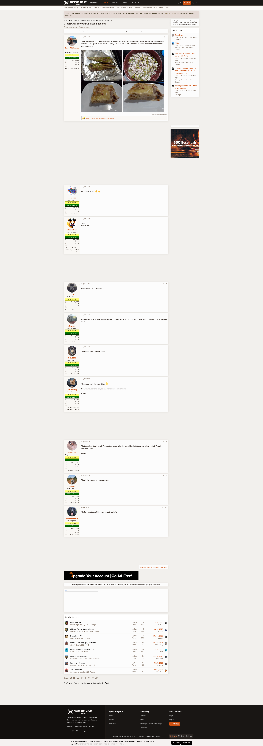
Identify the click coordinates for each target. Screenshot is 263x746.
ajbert (72, 638)
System (174, 736)
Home (111, 715)
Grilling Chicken (93, 631)
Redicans (160, 638)
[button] (100, 2)
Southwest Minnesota (72, 310)
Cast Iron (160, 7)
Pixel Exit (158, 736)
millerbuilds (74, 631)
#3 (166, 219)
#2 (166, 187)
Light (182, 736)
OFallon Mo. (75, 342)
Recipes (137, 7)
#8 (166, 441)
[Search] (197, 3)
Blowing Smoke (86, 7)
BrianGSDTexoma (71, 27)
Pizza (86, 652)
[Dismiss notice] (197, 13)
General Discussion (93, 658)
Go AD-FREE (175, 724)
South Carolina (74, 534)
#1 (166, 37)
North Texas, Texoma (72, 68)
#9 (166, 475)
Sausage (96, 7)
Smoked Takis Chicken (78, 656)
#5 (166, 315)
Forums (106, 3)
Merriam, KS (75, 374)
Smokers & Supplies (108, 7)
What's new (94, 3)
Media (125, 3)
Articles (115, 3)
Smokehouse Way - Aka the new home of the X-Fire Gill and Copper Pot (185, 70)
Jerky (130, 7)
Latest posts (177, 31)
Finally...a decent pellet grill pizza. (82, 649)
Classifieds (143, 727)
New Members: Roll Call (71, 7)
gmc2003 (160, 631)
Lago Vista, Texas (73, 470)
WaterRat (73, 665)
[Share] (164, 37)
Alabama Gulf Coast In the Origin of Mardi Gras (72, 250)
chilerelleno (159, 672)
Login (171, 715)
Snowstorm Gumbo (77, 663)
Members (135, 3)
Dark (190, 736)
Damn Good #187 (77, 636)
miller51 (72, 645)
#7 (166, 379)
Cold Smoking (121, 7)
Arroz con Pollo (76, 670)
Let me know (170, 13)
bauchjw (73, 658)
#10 (166, 507)
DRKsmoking (159, 645)
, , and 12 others (100, 118)
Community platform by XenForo (130, 736)
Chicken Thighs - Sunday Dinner (82, 629)
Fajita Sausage (75, 622)
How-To (168, 7)
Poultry (87, 638)
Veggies (178, 39)
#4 (166, 283)
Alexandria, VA (74, 502)
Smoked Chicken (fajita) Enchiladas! (83, 643)
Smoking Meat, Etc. (149, 7)
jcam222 (160, 624)
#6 (166, 347)
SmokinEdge (74, 625)
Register (172, 719)
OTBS (177, 43)
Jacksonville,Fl (74, 214)
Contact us (113, 723)
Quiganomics (74, 672)
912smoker (159, 658)
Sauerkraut (179, 35)
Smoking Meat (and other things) (151, 723)
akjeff (72, 652)
